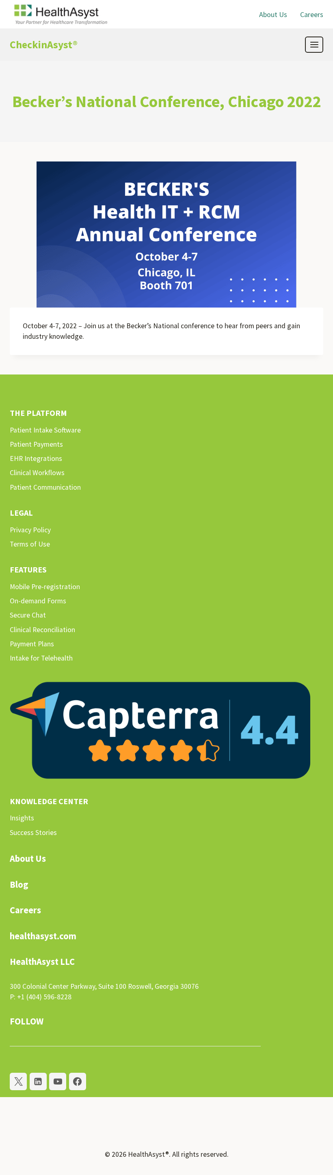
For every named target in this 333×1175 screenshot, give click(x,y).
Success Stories (33, 832)
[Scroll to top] (310, 1143)
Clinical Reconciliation (42, 629)
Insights (22, 817)
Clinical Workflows (37, 472)
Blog (19, 884)
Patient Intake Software (45, 430)
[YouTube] (57, 1081)
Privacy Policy (30, 529)
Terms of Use (30, 544)
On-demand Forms (38, 600)
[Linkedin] (38, 1081)
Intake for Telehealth (41, 658)
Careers (311, 14)
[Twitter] (18, 1081)
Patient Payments (36, 444)
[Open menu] (314, 44)
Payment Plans (32, 643)
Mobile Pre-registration (45, 586)
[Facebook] (77, 1081)
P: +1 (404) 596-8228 (40, 996)
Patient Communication (45, 487)
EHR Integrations (36, 458)
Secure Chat (28, 615)
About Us (273, 14)
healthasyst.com (43, 936)
